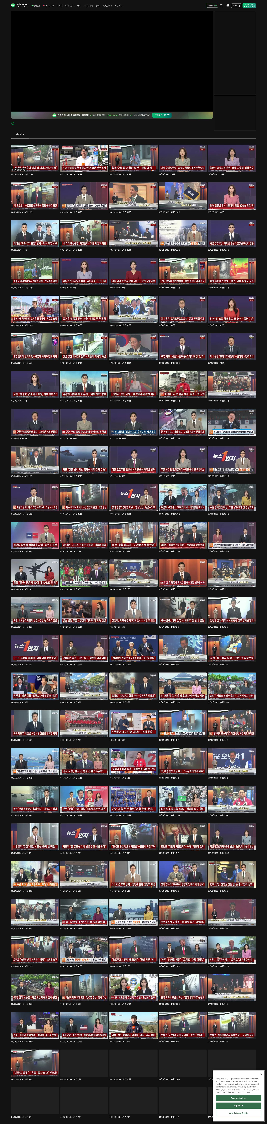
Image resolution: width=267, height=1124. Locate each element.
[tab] (20, 134)
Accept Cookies (239, 1098)
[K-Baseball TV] (212, 5)
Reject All (239, 1105)
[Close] (261, 1074)
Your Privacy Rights (238, 1113)
